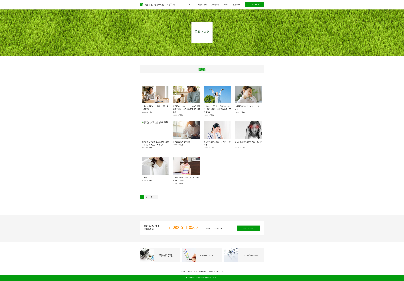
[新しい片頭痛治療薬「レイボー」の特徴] (217, 130)
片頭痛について (148, 177)
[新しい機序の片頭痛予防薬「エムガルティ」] (248, 130)
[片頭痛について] (155, 166)
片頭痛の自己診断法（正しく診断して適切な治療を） (186, 179)
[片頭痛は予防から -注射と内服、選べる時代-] (155, 94)
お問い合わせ (254, 4)
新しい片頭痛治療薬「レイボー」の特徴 (217, 143)
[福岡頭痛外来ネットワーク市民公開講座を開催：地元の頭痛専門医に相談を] (186, 94)
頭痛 (151, 112)
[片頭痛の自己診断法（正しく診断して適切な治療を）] (186, 166)
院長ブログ (236, 5)
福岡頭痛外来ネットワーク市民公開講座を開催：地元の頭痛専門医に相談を (186, 109)
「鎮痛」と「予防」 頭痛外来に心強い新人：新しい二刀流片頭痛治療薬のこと (217, 109)
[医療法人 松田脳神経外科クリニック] (158, 4)
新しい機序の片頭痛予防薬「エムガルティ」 (248, 143)
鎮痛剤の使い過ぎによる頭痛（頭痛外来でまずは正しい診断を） (155, 143)
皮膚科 (226, 5)
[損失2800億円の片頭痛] (186, 130)
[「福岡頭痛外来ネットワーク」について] (248, 94)
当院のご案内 (202, 5)
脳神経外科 (215, 5)
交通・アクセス (248, 228)
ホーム (191, 5)
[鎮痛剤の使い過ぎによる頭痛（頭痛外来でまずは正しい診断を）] (155, 130)
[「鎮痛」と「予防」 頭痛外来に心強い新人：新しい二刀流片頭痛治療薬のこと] (217, 94)
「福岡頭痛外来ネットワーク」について (248, 107)
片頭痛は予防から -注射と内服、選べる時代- (155, 107)
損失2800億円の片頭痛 (181, 142)
